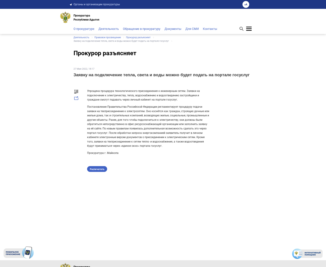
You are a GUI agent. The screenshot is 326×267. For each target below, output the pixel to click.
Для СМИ (192, 29)
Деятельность (108, 29)
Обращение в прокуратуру (141, 29)
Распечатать (97, 169)
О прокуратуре (84, 29)
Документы (173, 29)
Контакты (210, 29)
